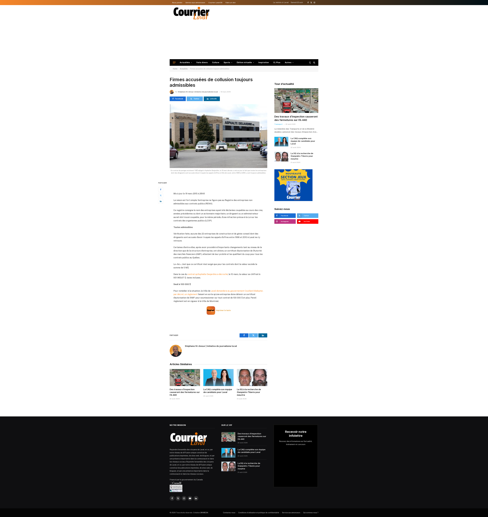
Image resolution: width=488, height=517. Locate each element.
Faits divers (202, 62)
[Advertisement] (244, 40)
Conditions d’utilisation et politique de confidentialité (258, 513)
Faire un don (231, 3)
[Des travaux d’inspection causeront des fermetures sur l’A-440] (185, 377)
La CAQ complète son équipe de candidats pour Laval (217, 390)
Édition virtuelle (244, 62)
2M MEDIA (204, 513)
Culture (215, 62)
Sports (227, 62)
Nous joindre (177, 3)
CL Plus (276, 62)
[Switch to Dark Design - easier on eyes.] (310, 62)
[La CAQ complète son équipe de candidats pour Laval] (218, 377)
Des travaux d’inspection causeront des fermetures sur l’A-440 (185, 392)
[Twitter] (160, 195)
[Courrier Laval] (191, 13)
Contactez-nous (229, 513)
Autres (288, 62)
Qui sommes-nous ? (310, 513)
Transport (278, 124)
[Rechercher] (314, 62)
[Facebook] (160, 189)
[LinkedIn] (160, 201)
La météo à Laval (281, 2)
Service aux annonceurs (195, 3)
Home (175, 69)
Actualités (185, 62)
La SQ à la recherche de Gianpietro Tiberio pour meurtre (249, 392)
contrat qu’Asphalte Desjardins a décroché (208, 274)
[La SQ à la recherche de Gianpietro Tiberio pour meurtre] (252, 377)
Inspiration (263, 62)
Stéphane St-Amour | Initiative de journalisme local (198, 92)
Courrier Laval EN (215, 3)
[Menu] (174, 62)
